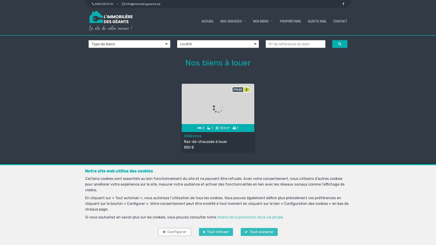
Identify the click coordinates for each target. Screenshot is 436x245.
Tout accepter (262, 232)
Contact (340, 21)
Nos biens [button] (261, 21)
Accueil (207, 21)
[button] (218, 44)
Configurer (177, 232)
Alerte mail (317, 21)
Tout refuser (218, 232)
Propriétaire (290, 21)
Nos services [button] (231, 21)
